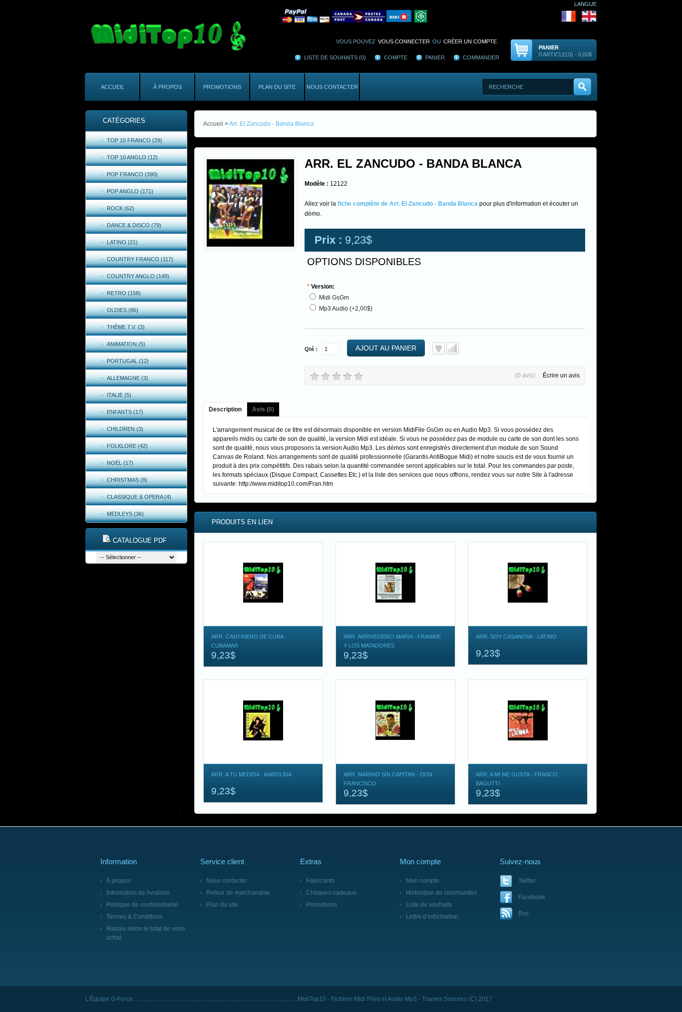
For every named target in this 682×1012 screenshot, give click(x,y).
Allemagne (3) (127, 378)
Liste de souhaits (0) (335, 57)
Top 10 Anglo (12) (132, 157)
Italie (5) (119, 395)
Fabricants (320, 880)
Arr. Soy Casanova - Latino (516, 637)
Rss (523, 913)
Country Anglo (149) (138, 276)
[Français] (429, 15)
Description (225, 409)
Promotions (222, 87)
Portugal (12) (128, 361)
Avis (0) (263, 409)
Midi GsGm (334, 297)
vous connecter (404, 41)
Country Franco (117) (140, 259)
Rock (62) (120, 208)
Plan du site (277, 87)
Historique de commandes (441, 892)
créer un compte (470, 41)
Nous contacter (332, 87)
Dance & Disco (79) (134, 225)
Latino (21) (122, 242)
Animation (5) (126, 344)
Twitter (527, 880)
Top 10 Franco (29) (134, 140)
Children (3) (125, 429)
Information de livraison (138, 892)
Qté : (311, 349)
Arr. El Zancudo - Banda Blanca (271, 123)
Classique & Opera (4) (139, 497)
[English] (589, 15)
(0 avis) (525, 375)
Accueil (112, 87)
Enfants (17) (125, 412)
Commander (481, 57)
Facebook (531, 897)
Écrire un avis (561, 375)
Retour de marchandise (238, 892)
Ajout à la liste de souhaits (438, 348)
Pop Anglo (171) (130, 191)
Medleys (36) (125, 514)
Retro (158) (124, 293)
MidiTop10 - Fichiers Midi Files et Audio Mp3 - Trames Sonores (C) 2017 (395, 999)
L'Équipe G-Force (109, 999)
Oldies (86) (122, 310)
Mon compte (422, 880)
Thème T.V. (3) (126, 327)
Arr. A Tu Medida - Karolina (251, 774)
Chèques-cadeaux (331, 892)
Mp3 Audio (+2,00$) (345, 308)
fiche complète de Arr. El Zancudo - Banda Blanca (408, 203)
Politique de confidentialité (142, 904)
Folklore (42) (127, 446)
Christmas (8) (127, 480)
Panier (435, 57)
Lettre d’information (432, 916)
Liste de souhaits (429, 904)
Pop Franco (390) (132, 174)
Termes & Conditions (134, 916)
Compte (395, 57)
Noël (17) (120, 463)
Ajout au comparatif (452, 348)
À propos (167, 87)
